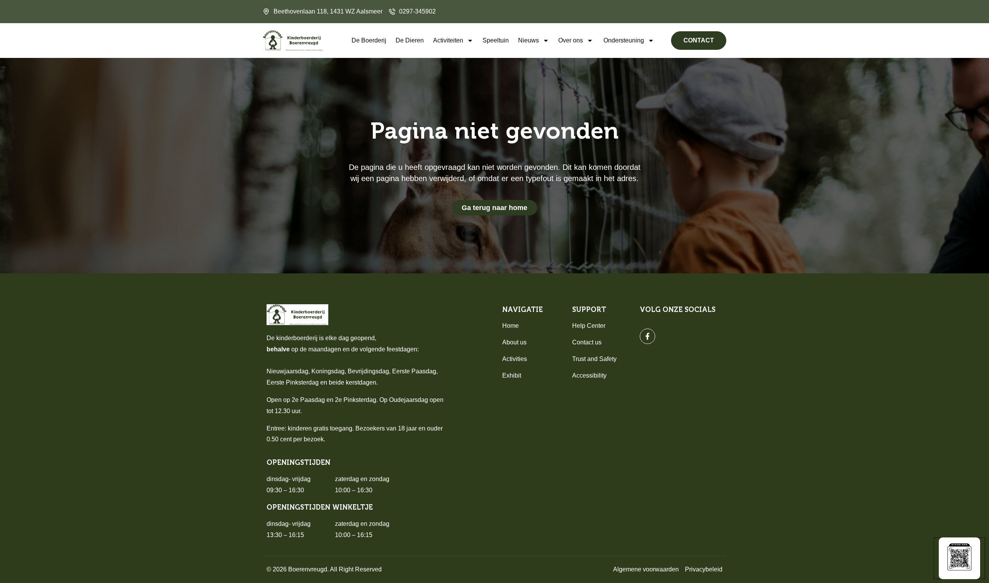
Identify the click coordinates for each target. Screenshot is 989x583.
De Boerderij (369, 40)
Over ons (570, 40)
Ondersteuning (623, 40)
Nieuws (528, 40)
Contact (698, 40)
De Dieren (410, 40)
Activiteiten (448, 40)
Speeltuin (496, 40)
